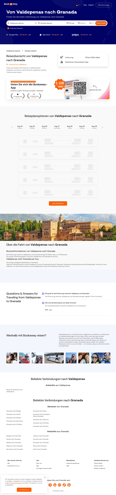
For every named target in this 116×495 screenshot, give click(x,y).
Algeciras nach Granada (14, 446)
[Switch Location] (36, 23)
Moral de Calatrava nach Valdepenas (14, 391)
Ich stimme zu (24, 490)
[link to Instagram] (59, 485)
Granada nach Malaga (13, 411)
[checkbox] (8, 28)
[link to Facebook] (50, 485)
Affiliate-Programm (99, 468)
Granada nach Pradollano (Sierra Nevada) (41, 415)
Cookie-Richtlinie (15, 483)
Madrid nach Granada (13, 442)
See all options (58, 203)
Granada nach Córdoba (14, 424)
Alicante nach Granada (40, 439)
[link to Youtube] (69, 485)
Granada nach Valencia (41, 420)
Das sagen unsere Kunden (44, 468)
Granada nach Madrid (13, 418)
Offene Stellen (98, 463)
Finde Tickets (101, 23)
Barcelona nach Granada (14, 449)
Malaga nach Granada (13, 436)
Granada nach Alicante (40, 426)
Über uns (39, 463)
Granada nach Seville (13, 414)
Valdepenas (10, 51)
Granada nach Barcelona (14, 421)
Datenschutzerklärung (72, 463)
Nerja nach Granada (39, 446)
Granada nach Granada (41, 423)
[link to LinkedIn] (54, 485)
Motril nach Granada (40, 449)
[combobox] (20, 23)
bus (68, 266)
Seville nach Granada (13, 439)
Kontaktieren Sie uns (13, 466)
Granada (28, 51)
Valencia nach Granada (41, 436)
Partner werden (98, 466)
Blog (37, 466)
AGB (67, 466)
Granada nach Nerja (39, 411)
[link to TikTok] (64, 485)
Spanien (17, 51)
